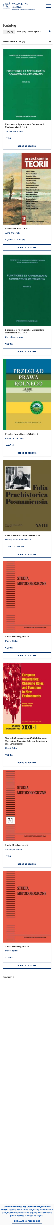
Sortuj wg (21, 31)
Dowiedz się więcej (34, 1215)
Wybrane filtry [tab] (12, 41)
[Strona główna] (19, 6)
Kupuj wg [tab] (9, 31)
